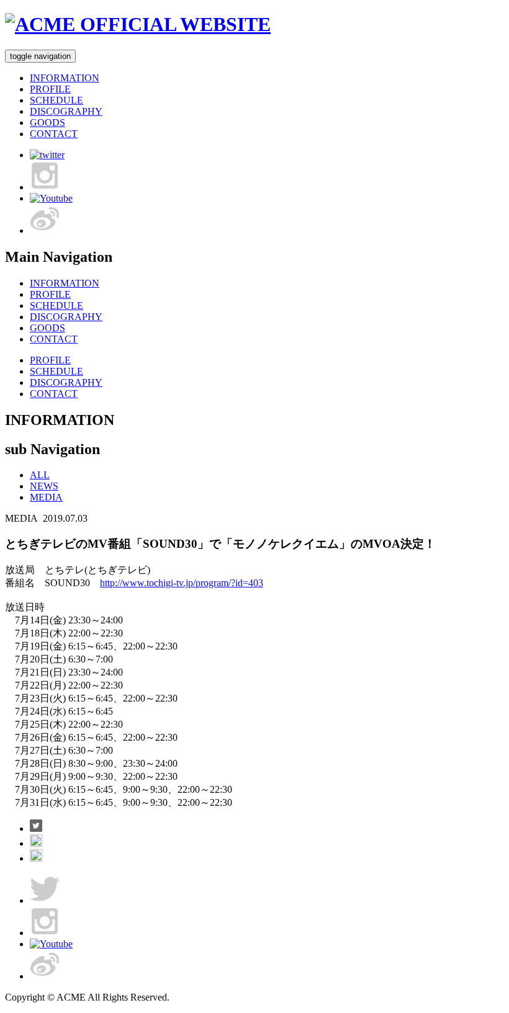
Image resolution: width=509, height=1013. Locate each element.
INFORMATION (64, 78)
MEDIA (46, 497)
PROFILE (50, 89)
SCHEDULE (56, 100)
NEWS (44, 486)
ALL (40, 475)
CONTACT (54, 133)
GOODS (47, 122)
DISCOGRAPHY (66, 111)
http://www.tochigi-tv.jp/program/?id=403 (181, 583)
